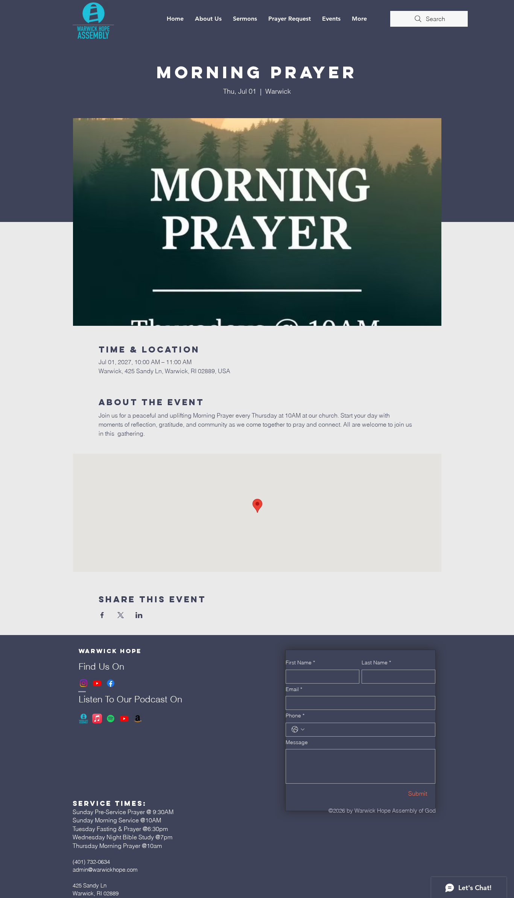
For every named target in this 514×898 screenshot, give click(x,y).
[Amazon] (138, 718)
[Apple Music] (97, 718)
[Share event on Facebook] (102, 615)
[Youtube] (97, 683)
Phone (295, 715)
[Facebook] (111, 683)
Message (297, 742)
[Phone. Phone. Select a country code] (298, 729)
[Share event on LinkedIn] (139, 615)
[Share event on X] (120, 615)
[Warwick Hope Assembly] (83, 718)
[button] (208, 18)
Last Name (376, 662)
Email (294, 689)
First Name (300, 662)
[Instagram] (83, 683)
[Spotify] (111, 718)
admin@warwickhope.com (105, 869)
